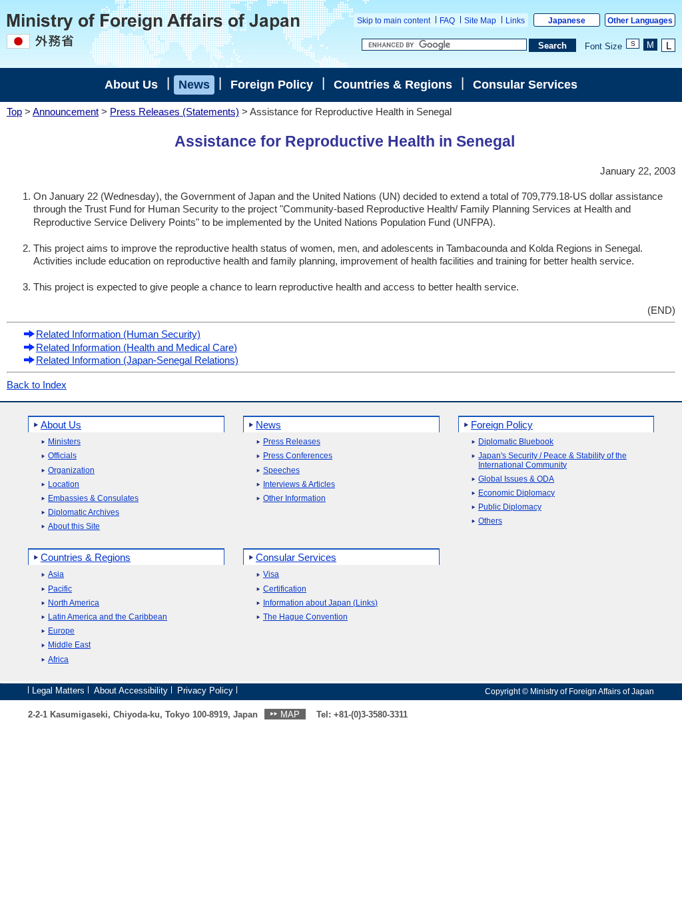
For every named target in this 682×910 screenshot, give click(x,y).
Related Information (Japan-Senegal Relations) (137, 360)
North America (73, 603)
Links (515, 20)
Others (490, 521)
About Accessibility (131, 690)
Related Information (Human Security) (118, 334)
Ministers (64, 442)
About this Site (74, 526)
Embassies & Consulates (93, 498)
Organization (71, 470)
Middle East (69, 645)
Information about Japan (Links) (320, 603)
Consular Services (525, 84)
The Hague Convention (305, 617)
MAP (290, 714)
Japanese (566, 20)
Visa (271, 574)
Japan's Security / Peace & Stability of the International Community (552, 460)
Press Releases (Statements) (174, 111)
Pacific (60, 589)
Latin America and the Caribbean (107, 617)
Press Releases (291, 442)
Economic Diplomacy (516, 493)
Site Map (480, 20)
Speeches (281, 470)
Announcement (66, 111)
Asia (56, 574)
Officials (62, 456)
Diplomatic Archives (83, 512)
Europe (61, 631)
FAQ (447, 20)
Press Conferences (297, 456)
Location (63, 484)
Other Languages (640, 20)
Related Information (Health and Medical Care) (136, 347)
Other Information (294, 498)
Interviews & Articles (299, 484)
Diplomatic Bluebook (515, 442)
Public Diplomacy (509, 507)
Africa (58, 660)
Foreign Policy (271, 84)
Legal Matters (58, 690)
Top (14, 111)
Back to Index (37, 384)
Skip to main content (393, 20)
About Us (131, 84)
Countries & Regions (393, 84)
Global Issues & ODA (516, 479)
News (194, 84)
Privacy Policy (205, 690)
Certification (284, 589)
